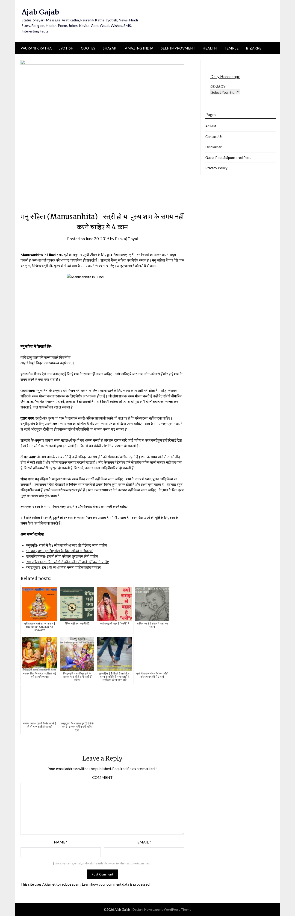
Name (61, 842)
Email (144, 842)
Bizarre (254, 48)
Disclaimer (213, 147)
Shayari (110, 48)
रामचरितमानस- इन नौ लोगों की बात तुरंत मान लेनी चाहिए (62, 556)
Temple (231, 48)
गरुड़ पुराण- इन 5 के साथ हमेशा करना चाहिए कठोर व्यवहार (63, 567)
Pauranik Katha (36, 48)
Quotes (88, 48)
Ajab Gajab (40, 12)
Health (210, 48)
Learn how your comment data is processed (116, 884)
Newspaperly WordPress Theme (167, 909)
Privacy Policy (216, 168)
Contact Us (213, 136)
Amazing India (139, 48)
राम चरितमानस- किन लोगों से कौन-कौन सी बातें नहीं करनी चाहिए (67, 562)
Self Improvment (178, 48)
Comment (102, 777)
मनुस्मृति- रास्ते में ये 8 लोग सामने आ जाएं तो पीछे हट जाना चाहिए (66, 545)
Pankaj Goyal (126, 238)
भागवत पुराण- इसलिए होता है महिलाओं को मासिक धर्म (59, 550)
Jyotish (66, 48)
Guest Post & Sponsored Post (228, 157)
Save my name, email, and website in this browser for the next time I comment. (103, 863)
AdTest (210, 126)
